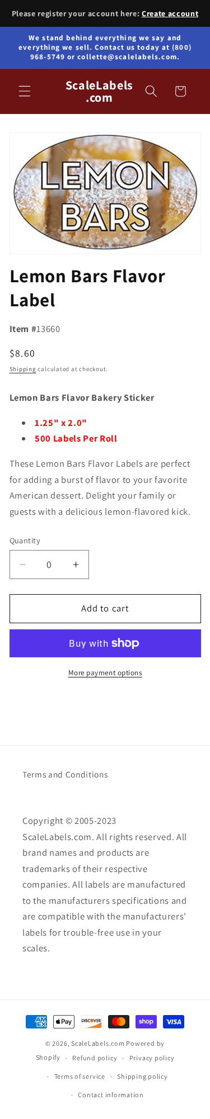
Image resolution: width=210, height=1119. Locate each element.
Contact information (111, 1094)
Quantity (25, 540)
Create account (170, 13)
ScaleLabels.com (98, 1043)
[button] (24, 91)
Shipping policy (142, 1076)
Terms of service (79, 1076)
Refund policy (94, 1058)
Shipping (23, 369)
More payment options (105, 672)
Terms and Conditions (65, 774)
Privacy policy (152, 1058)
